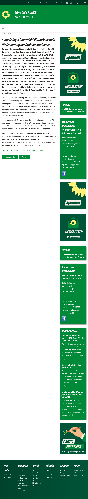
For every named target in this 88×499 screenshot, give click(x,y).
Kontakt (28, 3)
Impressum (50, 3)
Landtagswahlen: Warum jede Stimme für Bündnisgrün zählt (73, 394)
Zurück (24, 157)
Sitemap (35, 3)
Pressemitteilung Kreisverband (32, 150)
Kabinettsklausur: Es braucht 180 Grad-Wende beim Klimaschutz (73, 338)
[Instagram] (71, 2)
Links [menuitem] (82, 3)
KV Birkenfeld (7, 33)
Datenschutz (60, 3)
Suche (42, 3)
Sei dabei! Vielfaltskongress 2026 (72, 366)
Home (22, 3)
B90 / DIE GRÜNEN (25, 13)
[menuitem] (22, 2)
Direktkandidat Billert (10, 150)
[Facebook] (67, 2)
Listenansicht (10, 157)
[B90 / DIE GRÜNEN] (6, 15)
